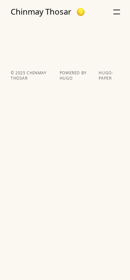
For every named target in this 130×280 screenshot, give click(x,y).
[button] (81, 12)
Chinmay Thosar (41, 11)
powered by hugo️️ (73, 75)
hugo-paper (106, 75)
